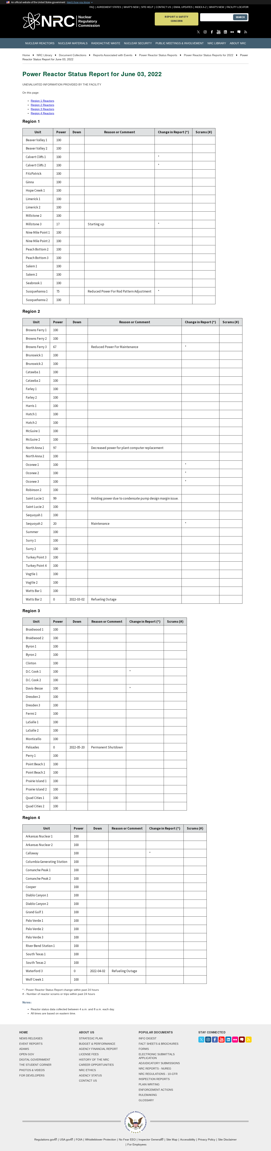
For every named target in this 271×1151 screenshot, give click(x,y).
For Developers (31, 1075)
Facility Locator (238, 7)
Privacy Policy (206, 1139)
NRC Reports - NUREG (155, 1068)
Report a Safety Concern (176, 19)
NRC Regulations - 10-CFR (158, 1073)
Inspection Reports (154, 1079)
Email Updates (183, 7)
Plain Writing (149, 1084)
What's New (131, 7)
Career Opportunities (96, 1064)
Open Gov (26, 1054)
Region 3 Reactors (42, 109)
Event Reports (30, 1043)
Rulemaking (148, 1094)
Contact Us (163, 7)
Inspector (149, 1139)
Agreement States (109, 7)
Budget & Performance (97, 1043)
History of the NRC (94, 1059)
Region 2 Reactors (42, 104)
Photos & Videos (32, 1070)
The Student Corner (35, 1064)
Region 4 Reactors (42, 113)
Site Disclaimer (227, 1139)
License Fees (89, 1054)
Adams (24, 1048)
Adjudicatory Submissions (159, 1063)
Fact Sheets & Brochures (158, 1043)
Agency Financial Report (98, 1048)
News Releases (30, 1038)
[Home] (40, 21)
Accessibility (187, 1139)
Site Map (171, 1139)
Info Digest (148, 1038)
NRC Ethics (87, 1070)
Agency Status (90, 1075)
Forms (144, 1048)
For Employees (136, 1144)
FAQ (91, 7)
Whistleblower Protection (100, 1139)
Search (240, 17)
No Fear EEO (127, 1139)
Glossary (146, 1100)
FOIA (79, 1139)
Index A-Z (201, 7)
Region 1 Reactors (42, 100)
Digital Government (34, 1059)
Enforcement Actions (156, 1089)
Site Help (147, 7)
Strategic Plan (91, 1038)
